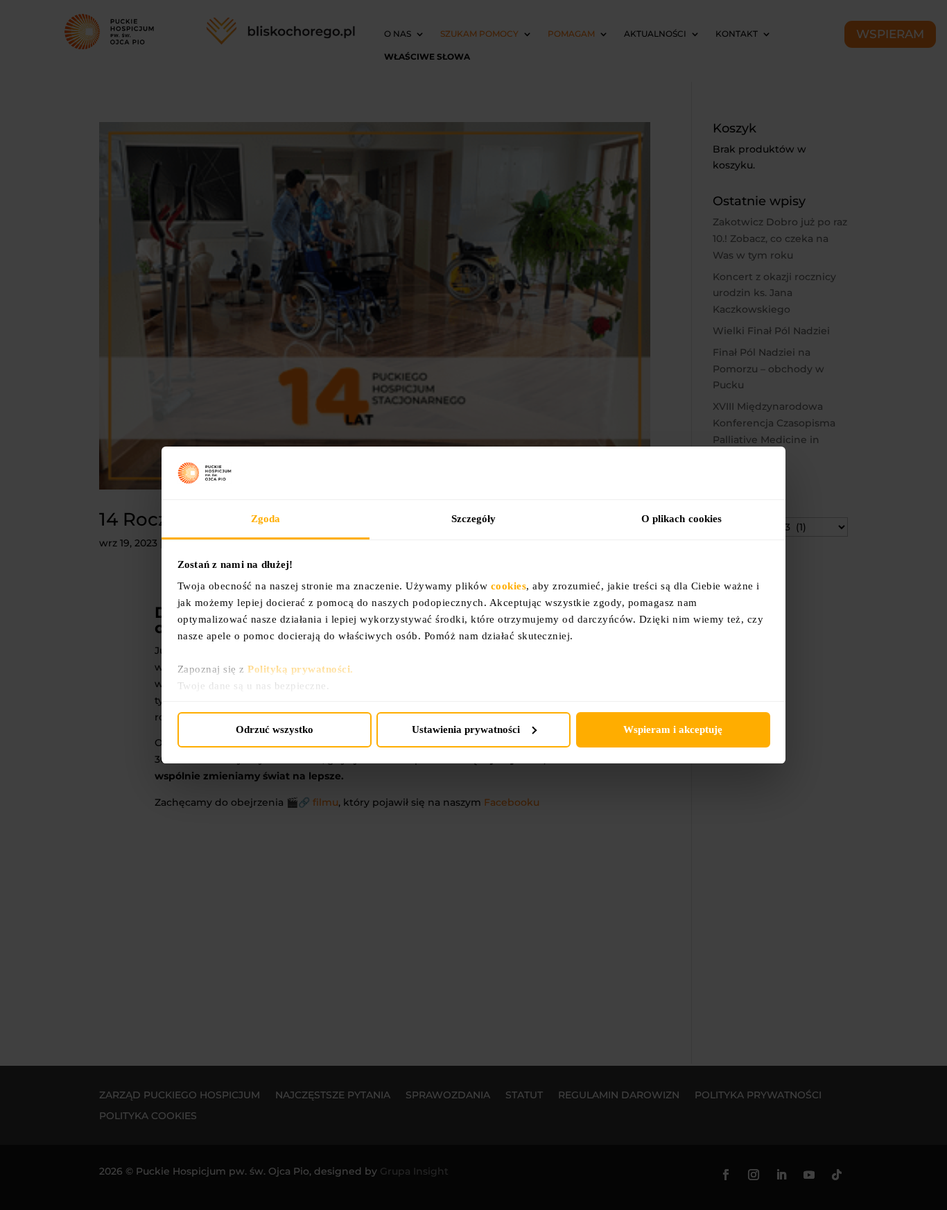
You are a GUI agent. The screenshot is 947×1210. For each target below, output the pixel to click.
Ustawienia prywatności (466, 729)
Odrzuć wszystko (274, 729)
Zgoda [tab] (266, 518)
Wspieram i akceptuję (672, 729)
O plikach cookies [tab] (681, 518)
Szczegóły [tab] (473, 518)
